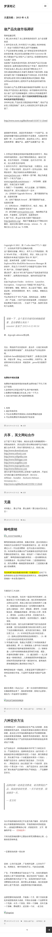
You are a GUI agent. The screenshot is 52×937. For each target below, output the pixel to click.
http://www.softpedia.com (15, 456)
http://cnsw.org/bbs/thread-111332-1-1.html (23, 484)
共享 (24, 426)
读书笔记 (39, 709)
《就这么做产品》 (29, 709)
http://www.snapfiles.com (15, 462)
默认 (24, 520)
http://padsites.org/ (12, 221)
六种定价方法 (14, 720)
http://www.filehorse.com (15, 468)
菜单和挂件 (45, 8)
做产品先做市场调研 (19, 29)
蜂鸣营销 (10, 529)
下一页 (49, 930)
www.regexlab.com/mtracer (16, 181)
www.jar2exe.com (12, 175)
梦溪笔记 (9, 6)
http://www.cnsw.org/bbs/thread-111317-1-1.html (25, 120)
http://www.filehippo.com (15, 459)
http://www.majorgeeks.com (16, 465)
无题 (7, 502)
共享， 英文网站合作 (19, 435)
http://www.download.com (16, 450)
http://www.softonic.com (15, 453)
